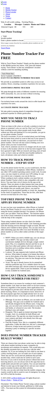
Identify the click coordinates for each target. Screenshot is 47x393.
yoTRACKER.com (18, 378)
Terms (7, 16)
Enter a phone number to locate (12, 40)
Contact (8, 18)
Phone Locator (10, 12)
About (7, 14)
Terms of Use (18, 380)
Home (7, 8)
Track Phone (5, 48)
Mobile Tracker (11, 10)
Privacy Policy (6, 380)
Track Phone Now (8, 74)
